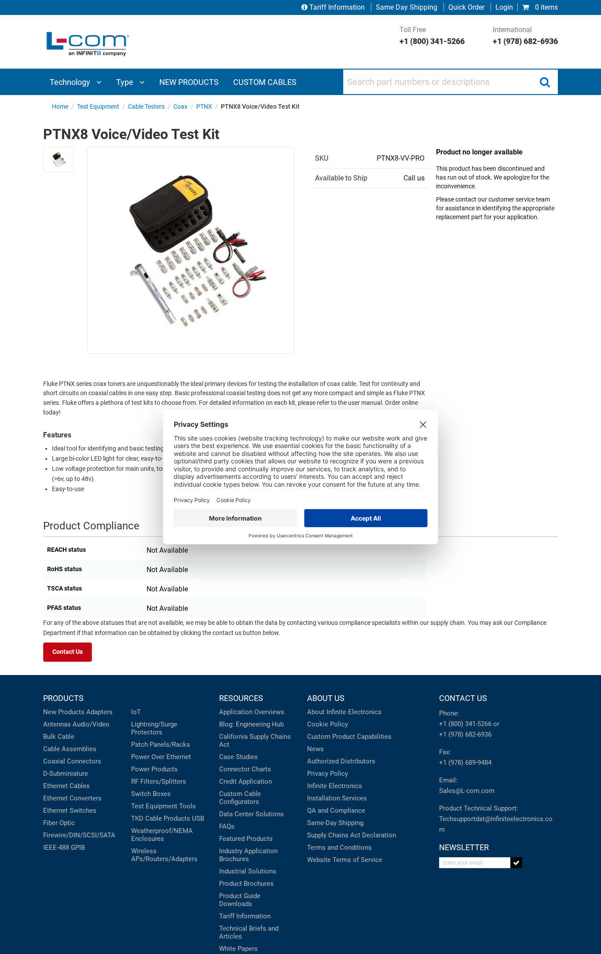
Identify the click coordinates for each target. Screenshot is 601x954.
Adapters (99, 712)
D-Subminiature (65, 774)
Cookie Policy (327, 724)
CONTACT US (463, 698)
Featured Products (246, 839)
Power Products (154, 769)
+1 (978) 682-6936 (465, 734)
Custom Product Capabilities (349, 737)
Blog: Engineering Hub (251, 724)
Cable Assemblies (69, 749)
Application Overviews (251, 712)
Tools (187, 806)
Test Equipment (154, 806)
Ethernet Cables (66, 786)
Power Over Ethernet (161, 757)
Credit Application (245, 781)
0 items (545, 7)
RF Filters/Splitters (158, 781)
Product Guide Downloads (239, 900)
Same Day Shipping (406, 7)
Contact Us (67, 652)
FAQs (227, 826)
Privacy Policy (327, 774)
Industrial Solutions (247, 871)
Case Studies (238, 757)
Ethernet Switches (69, 811)
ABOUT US (325, 698)
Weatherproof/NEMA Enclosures (162, 835)
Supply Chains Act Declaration (351, 835)
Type (125, 82)
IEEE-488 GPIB (64, 847)
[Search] (544, 82)
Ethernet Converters (72, 798)
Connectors (84, 761)
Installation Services (337, 798)
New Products (63, 712)
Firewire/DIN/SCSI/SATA (79, 835)
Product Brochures (246, 884)
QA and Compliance (336, 811)
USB (198, 818)
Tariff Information (337, 7)
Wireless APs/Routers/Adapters (164, 855)
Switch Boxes (151, 794)
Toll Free (432, 36)
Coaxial (54, 761)
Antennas (57, 724)
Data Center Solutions (251, 814)
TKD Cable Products (160, 818)
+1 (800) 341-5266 (465, 724)
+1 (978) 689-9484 (465, 763)
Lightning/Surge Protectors (154, 728)
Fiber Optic (59, 823)
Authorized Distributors (341, 761)
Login (504, 7)
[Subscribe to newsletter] (516, 862)
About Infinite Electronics (344, 712)
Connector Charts (245, 769)
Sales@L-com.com (467, 791)
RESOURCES (241, 698)
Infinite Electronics (334, 786)
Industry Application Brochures (248, 855)
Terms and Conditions (339, 847)
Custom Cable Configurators (240, 798)
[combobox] (450, 82)
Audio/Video (91, 724)
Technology (71, 82)
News (315, 749)
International (525, 36)
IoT (136, 712)
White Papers (238, 949)
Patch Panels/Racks (160, 745)
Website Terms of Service (344, 860)
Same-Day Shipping (335, 823)
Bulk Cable (58, 737)
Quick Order (466, 7)
